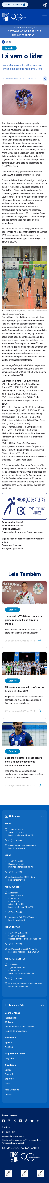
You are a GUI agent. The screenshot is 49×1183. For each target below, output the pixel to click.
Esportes (9, 1078)
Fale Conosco (12, 1089)
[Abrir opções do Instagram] (9, 1121)
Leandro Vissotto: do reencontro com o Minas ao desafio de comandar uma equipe (23, 761)
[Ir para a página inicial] (14, 17)
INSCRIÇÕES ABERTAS (23, 35)
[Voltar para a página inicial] (24, 1157)
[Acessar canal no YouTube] (32, 1121)
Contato (8, 1094)
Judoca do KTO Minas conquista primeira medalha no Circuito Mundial (23, 620)
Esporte (9, 48)
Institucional (10, 1018)
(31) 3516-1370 (8, 1132)
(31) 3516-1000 (15, 840)
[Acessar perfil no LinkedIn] (20, 1121)
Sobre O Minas (12, 1013)
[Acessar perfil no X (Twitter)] (15, 1121)
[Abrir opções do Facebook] (3, 1121)
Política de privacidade (16, 1031)
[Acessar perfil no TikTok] (37, 1121)
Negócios (9, 1058)
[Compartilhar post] (45, 78)
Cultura (8, 1070)
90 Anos (9, 1022)
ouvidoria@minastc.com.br (13, 1136)
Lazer (7, 1083)
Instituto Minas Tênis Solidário (19, 1026)
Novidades (10, 1037)
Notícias (9, 1047)
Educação (9, 1074)
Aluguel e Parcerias (15, 1053)
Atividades (10, 1065)
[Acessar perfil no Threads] (26, 1121)
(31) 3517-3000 (15, 944)
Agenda (8, 1042)
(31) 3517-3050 (15, 912)
